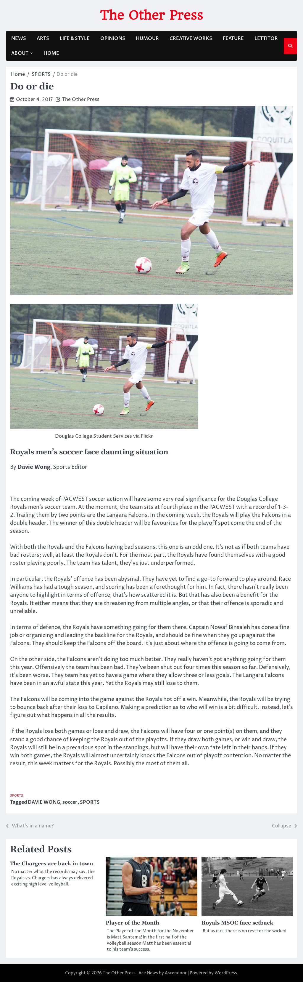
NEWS (18, 38)
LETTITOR (266, 38)
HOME (51, 53)
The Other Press (151, 15)
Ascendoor (176, 973)
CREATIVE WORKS (191, 38)
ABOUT (19, 53)
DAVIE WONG (44, 802)
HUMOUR (147, 38)
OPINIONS (112, 38)
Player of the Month (132, 923)
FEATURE (233, 38)
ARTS (43, 38)
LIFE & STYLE (75, 38)
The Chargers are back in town (51, 863)
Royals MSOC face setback (237, 923)
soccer (70, 802)
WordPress (226, 973)
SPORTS (16, 795)
